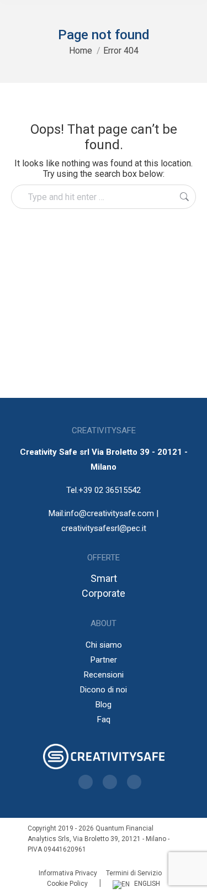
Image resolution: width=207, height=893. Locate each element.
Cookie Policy (67, 883)
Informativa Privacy (68, 873)
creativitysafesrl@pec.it (103, 528)
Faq (103, 719)
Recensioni (104, 675)
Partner (104, 660)
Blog (103, 705)
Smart (104, 578)
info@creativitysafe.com (109, 513)
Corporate (103, 593)
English (147, 883)
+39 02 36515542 (109, 490)
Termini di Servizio (134, 873)
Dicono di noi (103, 690)
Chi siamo (104, 645)
